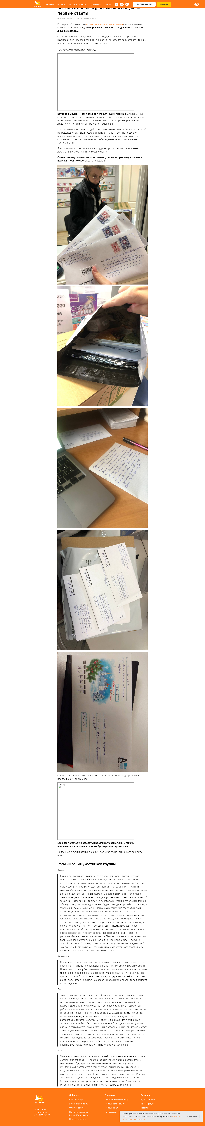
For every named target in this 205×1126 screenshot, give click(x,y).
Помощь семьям (112, 1108)
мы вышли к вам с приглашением (104, 24)
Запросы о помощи (77, 4)
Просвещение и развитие (116, 1112)
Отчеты (107, 4)
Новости (144, 1108)
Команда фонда (76, 1100)
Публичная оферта (77, 1119)
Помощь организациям (115, 1104)
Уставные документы (78, 1104)
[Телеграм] (116, 4)
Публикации (95, 4)
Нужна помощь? (147, 1100)
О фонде (50, 4)
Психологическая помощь (116, 1100)
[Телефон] (127, 4)
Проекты (61, 4)
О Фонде (74, 1095)
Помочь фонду (147, 1104)
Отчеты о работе (76, 1108)
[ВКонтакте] (122, 4)
